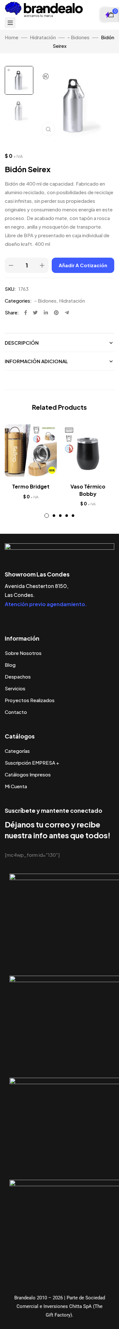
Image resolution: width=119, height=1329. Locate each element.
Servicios (15, 688)
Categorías (17, 751)
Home (11, 37)
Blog (10, 665)
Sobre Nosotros (23, 653)
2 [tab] (54, 515)
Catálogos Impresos (28, 774)
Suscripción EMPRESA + (32, 763)
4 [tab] (66, 515)
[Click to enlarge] (48, 129)
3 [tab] (60, 515)
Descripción (22, 343)
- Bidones (78, 37)
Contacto (16, 712)
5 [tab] (73, 515)
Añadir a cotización (83, 265)
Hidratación (43, 37)
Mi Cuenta (16, 786)
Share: (12, 312)
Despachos (18, 676)
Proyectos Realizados (30, 700)
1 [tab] (46, 515)
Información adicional (36, 361)
